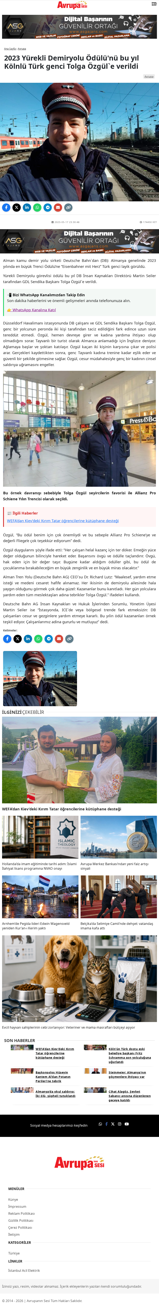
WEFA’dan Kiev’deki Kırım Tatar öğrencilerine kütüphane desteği (63, 520)
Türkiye (14, 1253)
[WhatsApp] (37, 207)
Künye (13, 1199)
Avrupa (149, 76)
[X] (16, 207)
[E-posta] (58, 207)
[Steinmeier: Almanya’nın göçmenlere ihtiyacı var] (95, 1070)
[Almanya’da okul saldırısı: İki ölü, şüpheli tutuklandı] (22, 1089)
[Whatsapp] (100, 1123)
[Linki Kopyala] (68, 207)
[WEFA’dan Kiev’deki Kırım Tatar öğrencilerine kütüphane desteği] (79, 760)
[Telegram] (47, 207)
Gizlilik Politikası (20, 1220)
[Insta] (119, 1123)
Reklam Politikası (21, 1213)
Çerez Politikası (20, 1227)
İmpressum (17, 1206)
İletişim (14, 1234)
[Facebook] (6, 207)
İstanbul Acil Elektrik (24, 1270)
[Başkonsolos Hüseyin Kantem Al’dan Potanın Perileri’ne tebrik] (22, 1070)
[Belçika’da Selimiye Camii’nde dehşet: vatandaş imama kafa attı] (119, 897)
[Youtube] (127, 1123)
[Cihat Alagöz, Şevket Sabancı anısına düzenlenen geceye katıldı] (95, 1089)
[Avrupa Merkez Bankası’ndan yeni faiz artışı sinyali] (119, 837)
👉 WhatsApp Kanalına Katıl (31, 309)
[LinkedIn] (27, 207)
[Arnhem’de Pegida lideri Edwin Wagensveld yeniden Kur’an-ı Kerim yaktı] (40, 897)
